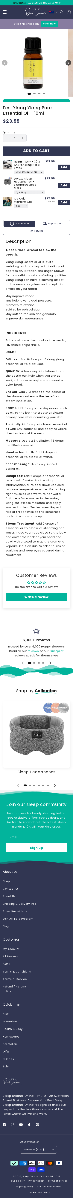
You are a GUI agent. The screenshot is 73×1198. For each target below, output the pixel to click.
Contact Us (11, 889)
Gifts (6, 1051)
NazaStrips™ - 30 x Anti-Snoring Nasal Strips (27, 165)
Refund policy (17, 1180)
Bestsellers (10, 1044)
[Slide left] (4, 63)
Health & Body (13, 1029)
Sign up (36, 848)
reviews (34, 651)
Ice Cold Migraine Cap (23, 200)
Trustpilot (56, 651)
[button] (62, 12)
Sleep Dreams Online (34, 1176)
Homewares (11, 1036)
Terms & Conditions (17, 971)
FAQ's (6, 964)
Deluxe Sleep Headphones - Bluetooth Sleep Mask (25, 183)
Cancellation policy (38, 1192)
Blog (6, 926)
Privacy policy (36, 1180)
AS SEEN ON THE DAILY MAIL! (44, 2)
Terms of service (57, 1180)
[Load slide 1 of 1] (29, 94)
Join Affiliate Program (18, 919)
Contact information (49, 1186)
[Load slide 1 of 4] (44, 94)
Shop (6, 881)
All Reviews (10, 956)
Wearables (10, 1021)
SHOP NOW (49, 23)
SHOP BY (8, 1059)
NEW (6, 1014)
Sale (6, 1066)
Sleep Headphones (36, 772)
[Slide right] (68, 63)
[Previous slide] (23, 663)
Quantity (9, 132)
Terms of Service (15, 979)
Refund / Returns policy (15, 989)
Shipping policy (25, 1186)
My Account (11, 949)
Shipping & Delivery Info (19, 904)
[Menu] (5, 12)
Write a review (36, 597)
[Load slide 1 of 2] (34, 94)
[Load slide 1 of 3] (39, 94)
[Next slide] (50, 663)
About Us (9, 896)
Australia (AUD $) (35, 1149)
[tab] (30, 663)
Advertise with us (15, 911)
